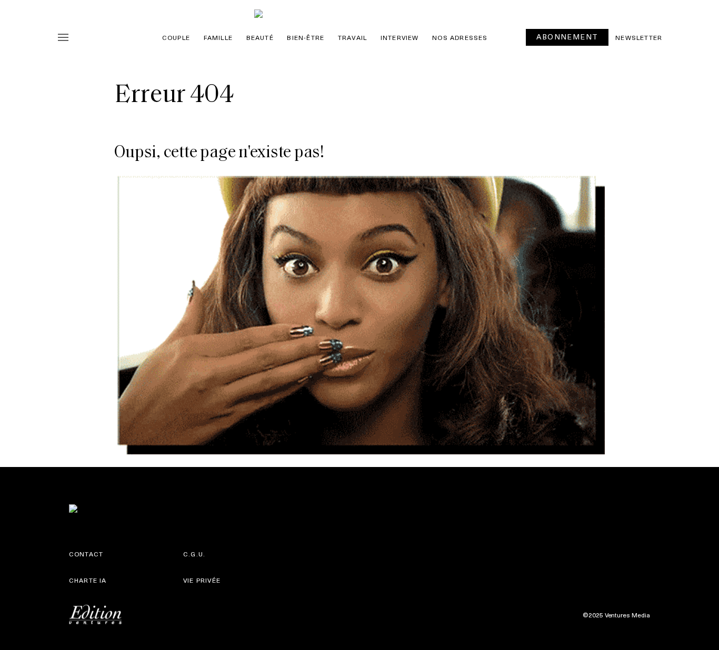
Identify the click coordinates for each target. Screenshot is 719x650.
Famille (218, 37)
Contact (86, 553)
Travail (352, 37)
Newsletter (638, 37)
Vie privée (202, 580)
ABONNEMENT (567, 36)
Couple (176, 37)
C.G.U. (194, 553)
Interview (400, 37)
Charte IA (88, 580)
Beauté (260, 37)
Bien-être (305, 37)
